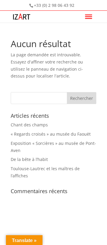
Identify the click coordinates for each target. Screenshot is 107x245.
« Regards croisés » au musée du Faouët (51, 134)
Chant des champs (29, 125)
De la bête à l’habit (29, 159)
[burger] (88, 17)
